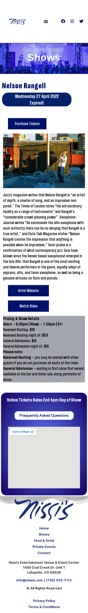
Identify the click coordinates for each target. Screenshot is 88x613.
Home (44, 528)
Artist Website (28, 290)
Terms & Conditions (44, 607)
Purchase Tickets (27, 123)
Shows (44, 534)
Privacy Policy (44, 601)
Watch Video (28, 306)
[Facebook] (63, 21)
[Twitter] (81, 21)
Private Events (44, 547)
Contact (44, 553)
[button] (45, 21)
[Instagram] (72, 21)
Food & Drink (44, 540)
